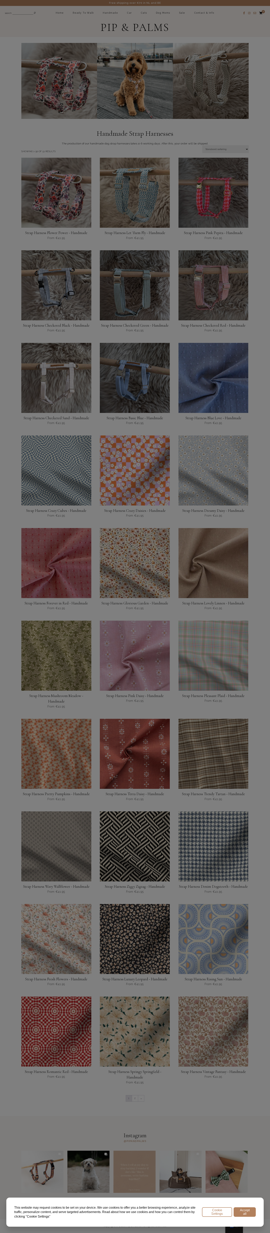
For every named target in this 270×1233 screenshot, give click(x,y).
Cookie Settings (217, 1211)
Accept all (245, 1211)
